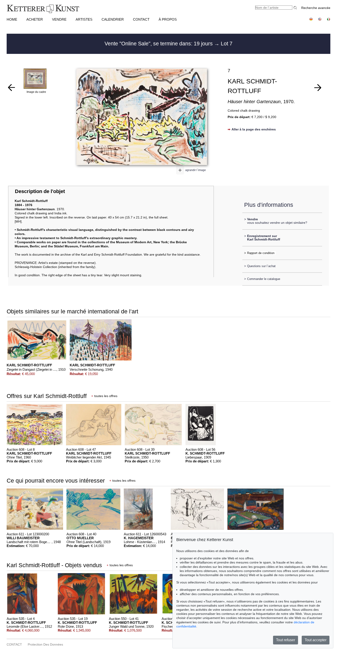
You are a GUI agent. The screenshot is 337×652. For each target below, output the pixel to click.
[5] (11, 87)
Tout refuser (285, 640)
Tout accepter (315, 640)
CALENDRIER (113, 19)
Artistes (84, 19)
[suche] (295, 7)
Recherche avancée (315, 8)
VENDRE (59, 19)
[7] (317, 87)
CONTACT (141, 19)
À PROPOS (168, 19)
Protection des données (45, 644)
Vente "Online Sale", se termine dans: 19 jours (159, 44)
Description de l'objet (40, 191)
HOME (12, 19)
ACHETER (34, 19)
